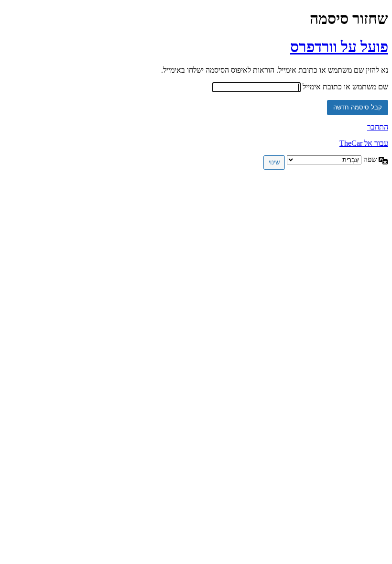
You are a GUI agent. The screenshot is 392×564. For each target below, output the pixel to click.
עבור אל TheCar (363, 143)
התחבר (377, 127)
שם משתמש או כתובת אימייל (345, 87)
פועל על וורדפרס (339, 46)
